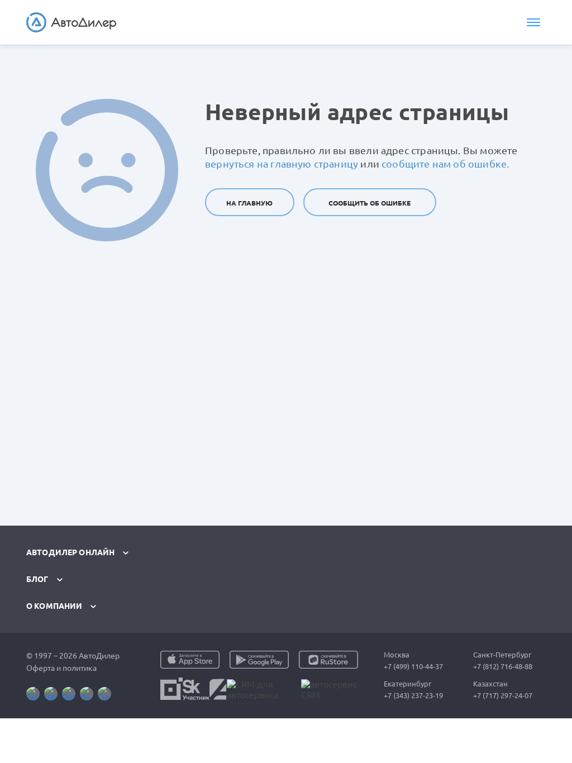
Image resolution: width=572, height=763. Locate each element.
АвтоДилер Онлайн (70, 552)
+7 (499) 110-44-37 (413, 666)
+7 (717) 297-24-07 (502, 695)
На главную (249, 203)
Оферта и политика (61, 668)
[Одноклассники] (104, 693)
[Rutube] (68, 693)
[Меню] (533, 22)
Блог (37, 579)
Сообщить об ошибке (369, 203)
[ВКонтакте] (51, 693)
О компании (54, 606)
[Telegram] (33, 693)
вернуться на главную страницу (281, 163)
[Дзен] (86, 693)
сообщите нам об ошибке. (445, 163)
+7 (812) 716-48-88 (502, 666)
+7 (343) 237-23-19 (413, 695)
